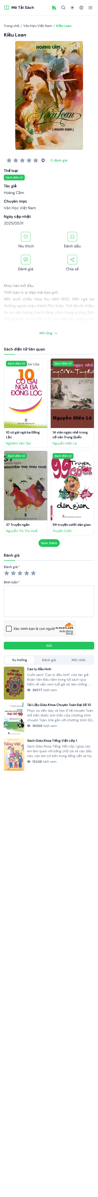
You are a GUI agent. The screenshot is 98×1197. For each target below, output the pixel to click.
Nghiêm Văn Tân (18, 443)
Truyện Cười (62, 531)
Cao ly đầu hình (39, 669)
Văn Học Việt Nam (20, 207)
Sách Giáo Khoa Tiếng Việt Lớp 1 (52, 740)
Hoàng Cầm (14, 192)
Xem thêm (49, 543)
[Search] (63, 7)
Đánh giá (11, 567)
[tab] (19, 660)
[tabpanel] (49, 719)
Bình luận (11, 582)
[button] (54, 7)
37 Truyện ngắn (17, 525)
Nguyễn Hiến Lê (65, 443)
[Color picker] (54, 7)
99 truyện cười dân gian (72, 525)
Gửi (49, 645)
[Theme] (72, 7)
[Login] (81, 7)
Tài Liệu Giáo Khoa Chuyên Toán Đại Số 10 (59, 705)
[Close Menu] (90, 7)
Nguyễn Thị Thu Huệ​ (21, 531)
